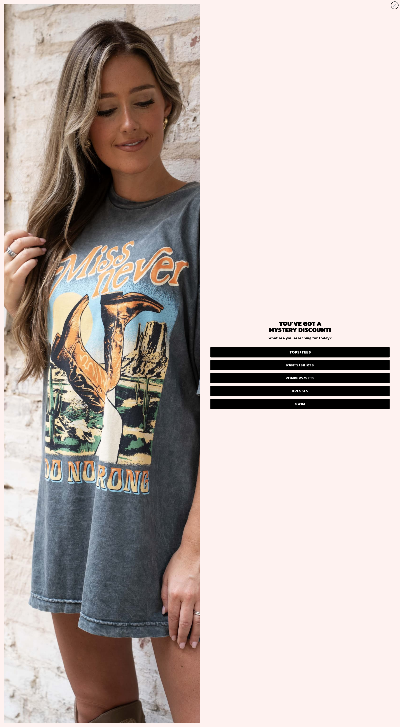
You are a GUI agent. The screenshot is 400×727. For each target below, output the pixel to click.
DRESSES (300, 391)
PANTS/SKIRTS (300, 365)
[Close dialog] (394, 5)
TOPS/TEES (300, 352)
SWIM (300, 404)
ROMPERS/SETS (300, 378)
